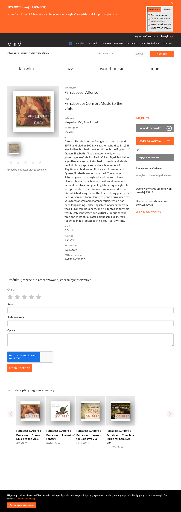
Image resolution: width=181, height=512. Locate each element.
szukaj (139, 54)
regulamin (93, 43)
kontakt (168, 43)
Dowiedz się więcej (25, 499)
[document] (91, 501)
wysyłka (79, 43)
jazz (69, 68)
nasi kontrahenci (151, 43)
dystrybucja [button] (132, 43)
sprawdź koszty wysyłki (148, 212)
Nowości (161, 53)
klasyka (26, 68)
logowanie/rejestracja (146, 36)
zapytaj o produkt (149, 157)
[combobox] (113, 54)
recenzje (106, 43)
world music (112, 68)
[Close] (171, 3)
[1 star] (9, 297)
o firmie (118, 43)
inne (155, 68)
